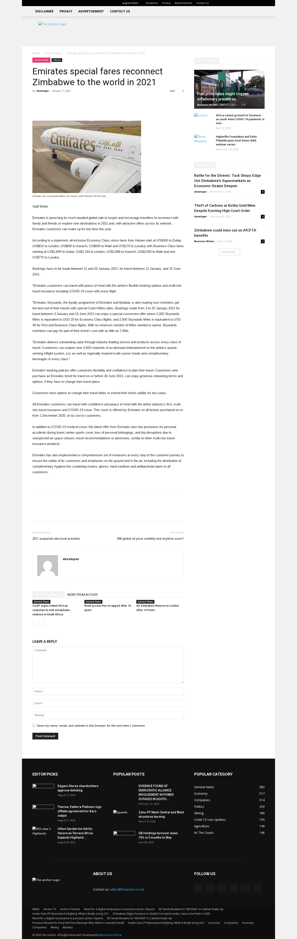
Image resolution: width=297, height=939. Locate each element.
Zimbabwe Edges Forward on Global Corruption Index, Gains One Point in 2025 (161, 914)
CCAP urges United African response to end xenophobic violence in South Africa (51, 610)
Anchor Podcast (70, 909)
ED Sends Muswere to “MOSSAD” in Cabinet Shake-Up (191, 909)
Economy (214, 923)
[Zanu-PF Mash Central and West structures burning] (124, 817)
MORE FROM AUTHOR (82, 594)
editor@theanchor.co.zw (127, 889)
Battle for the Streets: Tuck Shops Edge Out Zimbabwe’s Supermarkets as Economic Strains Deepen (227, 180)
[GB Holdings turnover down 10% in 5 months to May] (124, 838)
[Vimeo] (254, 3)
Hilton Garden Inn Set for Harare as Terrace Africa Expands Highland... (75, 833)
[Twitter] (247, 3)
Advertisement (183, 3)
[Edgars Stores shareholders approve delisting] (43, 791)
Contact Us (202, 3)
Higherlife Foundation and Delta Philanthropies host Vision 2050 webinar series (236, 140)
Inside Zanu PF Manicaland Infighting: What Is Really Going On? (70, 914)
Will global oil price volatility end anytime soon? (150, 539)
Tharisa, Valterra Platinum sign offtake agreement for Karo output (80, 811)
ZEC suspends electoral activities (56, 539)
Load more (228, 252)
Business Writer (207, 104)
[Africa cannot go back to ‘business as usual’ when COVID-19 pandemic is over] (203, 119)
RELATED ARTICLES (48, 594)
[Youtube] (261, 3)
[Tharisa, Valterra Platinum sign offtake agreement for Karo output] (43, 812)
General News (53, 53)
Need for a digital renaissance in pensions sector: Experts (119, 909)
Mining (55, 927)
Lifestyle (57, 60)
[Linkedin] (232, 3)
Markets (68, 927)
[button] (219, 3)
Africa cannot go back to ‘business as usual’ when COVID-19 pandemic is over (240, 119)
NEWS (35, 909)
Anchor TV (49, 909)
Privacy (166, 3)
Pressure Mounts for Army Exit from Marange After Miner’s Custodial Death (78, 923)
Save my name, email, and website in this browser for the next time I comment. (91, 725)
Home (36, 53)
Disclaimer (152, 3)
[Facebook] (225, 3)
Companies (231, 923)
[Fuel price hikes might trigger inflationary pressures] (229, 89)
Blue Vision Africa (110, 935)
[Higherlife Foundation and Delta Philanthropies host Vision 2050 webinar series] (203, 140)
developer (42, 90)
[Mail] (240, 3)
